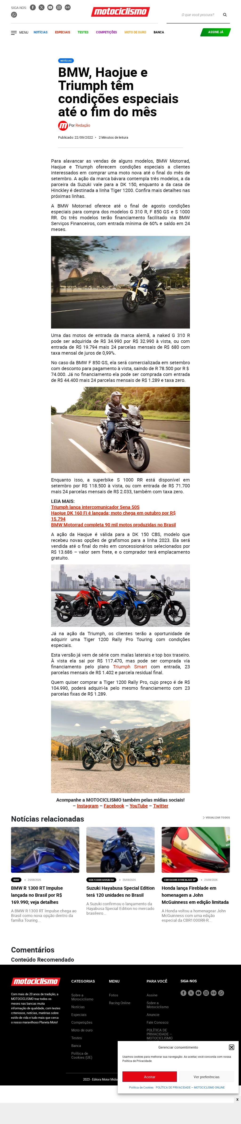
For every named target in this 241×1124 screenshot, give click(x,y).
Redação (83, 125)
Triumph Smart (130, 666)
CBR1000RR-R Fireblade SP (180, 879)
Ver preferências (207, 1076)
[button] (231, 1047)
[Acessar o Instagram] (59, 9)
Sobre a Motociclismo (82, 997)
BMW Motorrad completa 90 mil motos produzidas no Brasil (113, 524)
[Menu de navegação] (14, 33)
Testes (83, 32)
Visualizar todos (217, 817)
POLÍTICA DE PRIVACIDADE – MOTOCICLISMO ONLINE (190, 1087)
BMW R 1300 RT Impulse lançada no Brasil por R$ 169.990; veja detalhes (37, 895)
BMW (16, 879)
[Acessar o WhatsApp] (14, 16)
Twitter (160, 806)
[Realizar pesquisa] (225, 14)
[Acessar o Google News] (68, 9)
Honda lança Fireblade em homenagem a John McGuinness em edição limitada (195, 895)
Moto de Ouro (135, 32)
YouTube (139, 806)
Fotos (113, 995)
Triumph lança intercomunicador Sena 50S (95, 507)
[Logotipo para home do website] (120, 12)
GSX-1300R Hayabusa (101, 879)
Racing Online (119, 1002)
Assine (152, 995)
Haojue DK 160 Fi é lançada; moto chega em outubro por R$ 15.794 (113, 516)
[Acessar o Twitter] (42, 9)
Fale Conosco (158, 1022)
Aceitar (149, 1076)
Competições (106, 32)
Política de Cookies (141, 1087)
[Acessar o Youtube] (50, 9)
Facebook (114, 806)
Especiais (62, 32)
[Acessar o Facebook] (33, 9)
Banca (159, 32)
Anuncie (153, 1014)
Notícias (41, 32)
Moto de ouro (82, 1030)
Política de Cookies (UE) (81, 1055)
